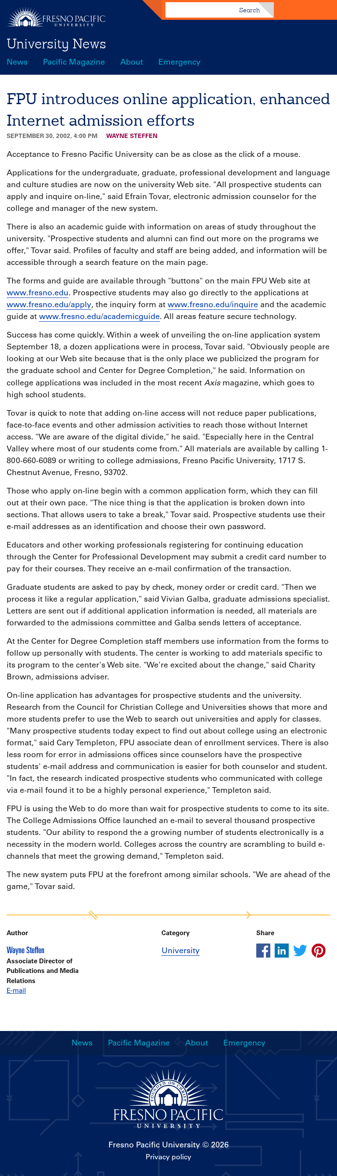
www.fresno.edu (37, 293)
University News (56, 43)
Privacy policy (168, 1156)
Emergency (179, 62)
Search (249, 10)
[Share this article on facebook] (263, 951)
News (17, 62)
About (131, 62)
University (180, 950)
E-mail (16, 990)
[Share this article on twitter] (300, 951)
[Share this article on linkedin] (282, 951)
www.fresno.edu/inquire (213, 304)
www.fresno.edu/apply (49, 304)
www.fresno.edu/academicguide (99, 316)
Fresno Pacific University (154, 1145)
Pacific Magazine (74, 62)
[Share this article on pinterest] (319, 951)
